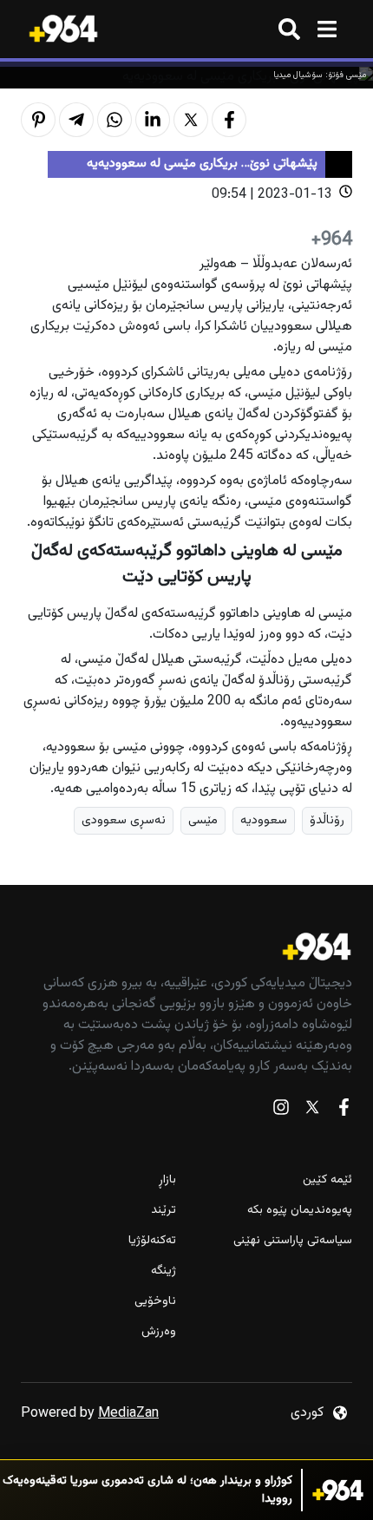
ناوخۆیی (155, 1302)
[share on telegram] (76, 119)
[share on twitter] (190, 119)
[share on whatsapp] (114, 119)
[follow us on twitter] (312, 1111)
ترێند (163, 1211)
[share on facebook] (229, 119)
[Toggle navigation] (326, 29)
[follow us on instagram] (281, 1111)
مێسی (203, 820)
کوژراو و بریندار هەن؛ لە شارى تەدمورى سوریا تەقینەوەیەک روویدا (147, 1490)
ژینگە (163, 1271)
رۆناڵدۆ (327, 820)
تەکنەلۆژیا (152, 1241)
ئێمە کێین (327, 1180)
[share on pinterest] (38, 119)
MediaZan (128, 1414)
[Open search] (289, 29)
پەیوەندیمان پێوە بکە (299, 1211)
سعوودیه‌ (263, 820)
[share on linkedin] (152, 119)
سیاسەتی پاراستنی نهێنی (292, 1241)
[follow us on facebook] (343, 1111)
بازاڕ (167, 1180)
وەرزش (158, 1332)
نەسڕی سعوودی (124, 820)
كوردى (307, 1413)
